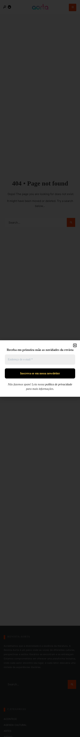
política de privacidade (58, 384)
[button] (74, 345)
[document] (40, 368)
